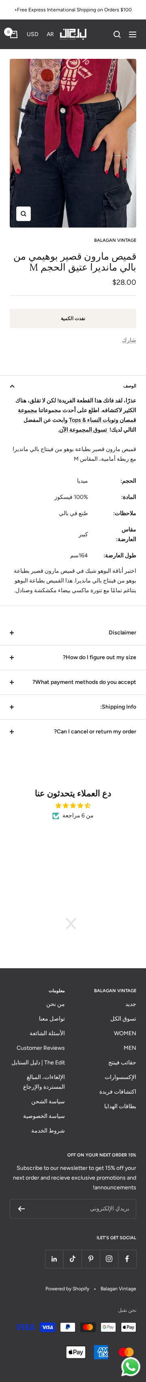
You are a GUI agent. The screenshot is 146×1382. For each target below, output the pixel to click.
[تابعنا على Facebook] (127, 1259)
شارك (129, 340)
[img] (73, 806)
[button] (42, 34)
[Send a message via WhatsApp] (131, 1367)
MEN (130, 1048)
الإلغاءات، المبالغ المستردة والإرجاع (44, 1082)
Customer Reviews (41, 1048)
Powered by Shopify (67, 1289)
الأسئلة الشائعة (47, 1033)
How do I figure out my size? (99, 657)
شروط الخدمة (48, 1130)
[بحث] (117, 34)
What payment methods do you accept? (84, 682)
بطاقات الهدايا (120, 1106)
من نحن (55, 1004)
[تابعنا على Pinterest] (91, 1259)
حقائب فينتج (122, 1062)
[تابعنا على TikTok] (72, 1259)
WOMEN (125, 1033)
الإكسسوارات (120, 1077)
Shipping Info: (118, 706)
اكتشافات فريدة (117, 1091)
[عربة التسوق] (14, 34)
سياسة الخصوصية (44, 1116)
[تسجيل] (21, 1209)
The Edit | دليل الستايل (38, 1062)
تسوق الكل (123, 1018)
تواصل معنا (52, 1018)
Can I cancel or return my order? (95, 731)
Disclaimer (122, 632)
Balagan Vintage (115, 240)
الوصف (129, 386)
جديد (130, 1004)
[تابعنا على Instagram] (109, 1259)
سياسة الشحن (48, 1101)
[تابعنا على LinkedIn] (54, 1259)
